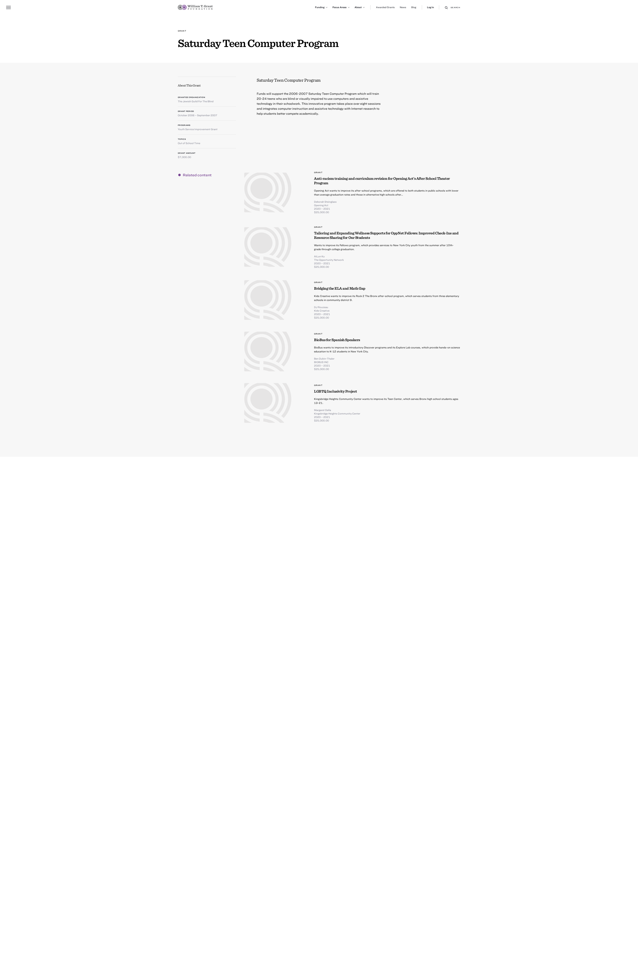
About (358, 7)
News (403, 7)
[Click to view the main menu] (8, 7)
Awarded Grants (385, 7)
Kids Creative (321, 310)
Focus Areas (339, 7)
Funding (319, 7)
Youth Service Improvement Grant (197, 129)
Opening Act (321, 205)
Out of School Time (189, 143)
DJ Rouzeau (321, 307)
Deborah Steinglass (325, 201)
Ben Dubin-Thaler (324, 358)
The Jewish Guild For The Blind (195, 101)
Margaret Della (322, 409)
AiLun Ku (319, 256)
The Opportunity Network (329, 259)
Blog (413, 7)
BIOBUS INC (321, 362)
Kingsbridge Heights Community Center (337, 413)
